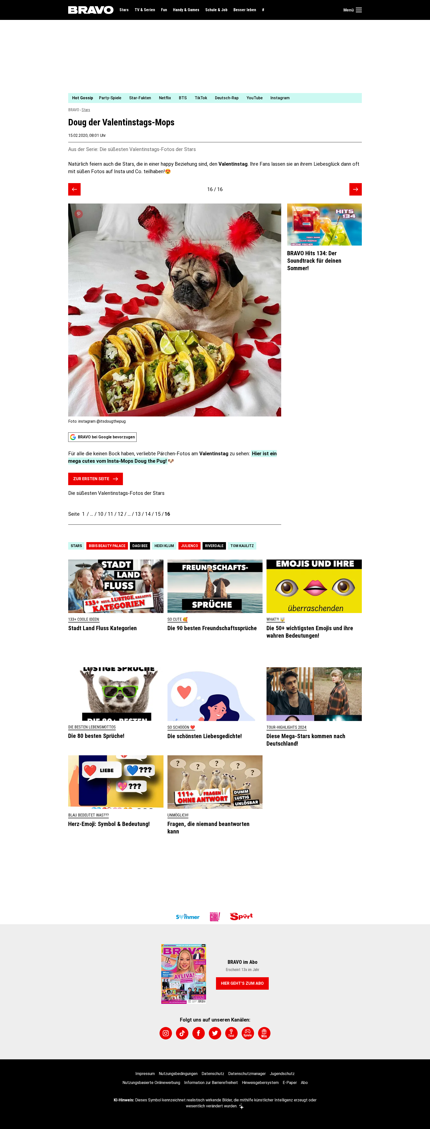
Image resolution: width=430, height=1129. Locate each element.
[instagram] (166, 1033)
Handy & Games (186, 10)
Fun (164, 10)
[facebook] (198, 1033)
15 (158, 514)
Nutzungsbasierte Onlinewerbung (151, 1082)
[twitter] (215, 1033)
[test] (231, 1033)
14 (148, 514)
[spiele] (248, 1033)
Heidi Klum (164, 546)
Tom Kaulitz (242, 546)
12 (120, 514)
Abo (304, 1082)
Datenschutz (213, 1073)
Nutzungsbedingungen (178, 1073)
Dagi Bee (140, 546)
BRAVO (73, 109)
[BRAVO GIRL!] (215, 917)
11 (110, 514)
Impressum (145, 1073)
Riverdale (214, 546)
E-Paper (290, 1082)
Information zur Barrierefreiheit (211, 1082)
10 (100, 514)
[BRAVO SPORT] (242, 917)
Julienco (189, 546)
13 (138, 514)
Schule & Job (216, 10)
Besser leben (244, 10)
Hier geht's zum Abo (242, 983)
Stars (124, 10)
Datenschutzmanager (247, 1073)
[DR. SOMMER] (187, 917)
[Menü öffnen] (359, 10)
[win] (264, 1033)
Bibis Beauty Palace (107, 546)
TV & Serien (145, 10)
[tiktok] (182, 1033)
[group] (212, 98)
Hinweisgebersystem (260, 1082)
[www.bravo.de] (90, 10)
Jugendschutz (282, 1073)
